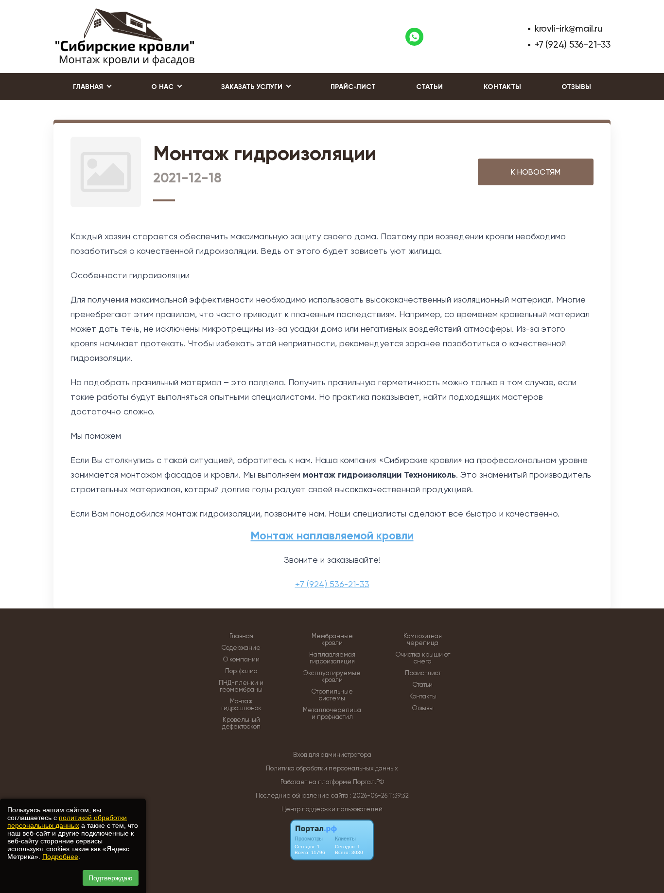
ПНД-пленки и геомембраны (241, 686)
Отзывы (576, 87)
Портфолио (241, 671)
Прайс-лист (353, 87)
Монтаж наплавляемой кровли (332, 535)
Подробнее (60, 856)
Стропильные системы (332, 695)
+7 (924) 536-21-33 (573, 44)
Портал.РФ (368, 782)
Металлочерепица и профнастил (332, 713)
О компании (241, 659)
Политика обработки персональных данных (332, 768)
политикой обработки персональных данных (67, 821)
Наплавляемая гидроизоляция (332, 658)
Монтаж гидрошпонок (241, 705)
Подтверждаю (110, 878)
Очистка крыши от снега (423, 658)
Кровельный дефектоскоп (241, 723)
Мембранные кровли (332, 639)
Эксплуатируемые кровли (332, 676)
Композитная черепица (422, 639)
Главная (241, 636)
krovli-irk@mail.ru (569, 28)
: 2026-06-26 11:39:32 (379, 795)
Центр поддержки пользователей (332, 809)
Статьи (429, 87)
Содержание (241, 647)
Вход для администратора (332, 754)
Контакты (502, 87)
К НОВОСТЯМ (535, 172)
